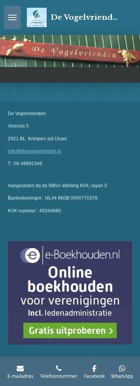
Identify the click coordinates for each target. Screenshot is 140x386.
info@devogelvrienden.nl (34, 151)
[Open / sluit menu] (12, 17)
